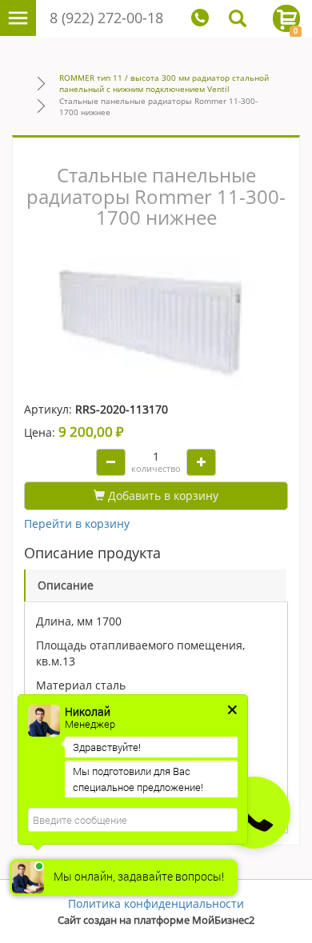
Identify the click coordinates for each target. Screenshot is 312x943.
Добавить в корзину (161, 495)
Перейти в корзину (77, 523)
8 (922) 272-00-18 (106, 17)
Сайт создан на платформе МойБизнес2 (156, 920)
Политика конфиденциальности (156, 903)
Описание (66, 585)
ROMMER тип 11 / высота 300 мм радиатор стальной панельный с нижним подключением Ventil (164, 83)
